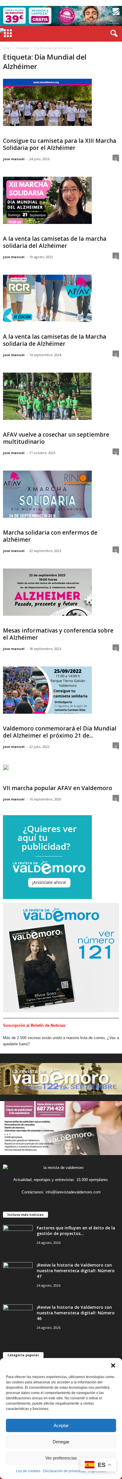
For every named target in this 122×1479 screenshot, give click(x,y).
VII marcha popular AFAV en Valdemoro (57, 788)
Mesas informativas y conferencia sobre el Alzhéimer (58, 634)
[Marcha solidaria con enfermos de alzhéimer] (47, 494)
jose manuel (14, 159)
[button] (113, 1365)
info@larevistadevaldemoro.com (73, 1192)
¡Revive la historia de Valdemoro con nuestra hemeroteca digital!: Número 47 (76, 1270)
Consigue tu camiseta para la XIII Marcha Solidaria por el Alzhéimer (59, 144)
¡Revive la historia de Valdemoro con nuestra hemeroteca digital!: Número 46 (76, 1312)
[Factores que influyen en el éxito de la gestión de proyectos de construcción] (18, 1236)
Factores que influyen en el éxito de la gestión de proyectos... (76, 1230)
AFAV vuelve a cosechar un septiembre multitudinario (56, 438)
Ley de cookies (28, 1471)
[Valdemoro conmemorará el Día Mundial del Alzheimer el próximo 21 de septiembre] (47, 690)
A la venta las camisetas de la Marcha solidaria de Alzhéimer (54, 340)
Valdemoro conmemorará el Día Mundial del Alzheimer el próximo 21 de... (59, 732)
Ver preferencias (61, 1457)
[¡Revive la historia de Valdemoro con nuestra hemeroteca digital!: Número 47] (18, 1273)
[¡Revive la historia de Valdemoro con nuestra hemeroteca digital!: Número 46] (18, 1315)
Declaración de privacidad (64, 1471)
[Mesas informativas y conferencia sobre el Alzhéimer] (47, 592)
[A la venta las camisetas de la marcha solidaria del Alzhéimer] (47, 200)
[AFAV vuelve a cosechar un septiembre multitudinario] (47, 396)
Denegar (61, 1441)
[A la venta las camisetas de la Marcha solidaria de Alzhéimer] (47, 298)
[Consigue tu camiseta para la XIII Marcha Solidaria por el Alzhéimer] (47, 102)
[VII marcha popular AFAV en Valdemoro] (6, 770)
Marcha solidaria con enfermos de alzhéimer (50, 536)
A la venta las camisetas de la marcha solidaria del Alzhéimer (54, 242)
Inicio (6, 48)
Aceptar (61, 1425)
